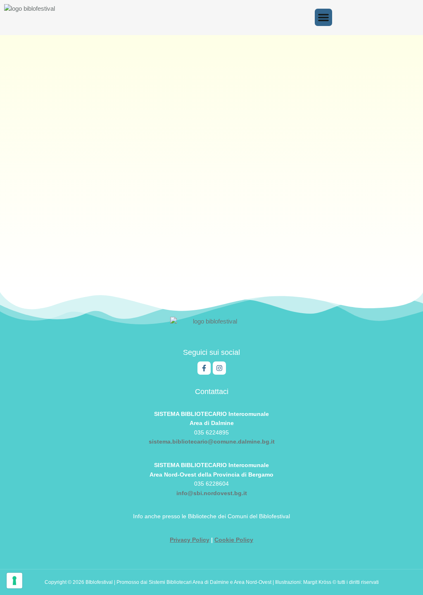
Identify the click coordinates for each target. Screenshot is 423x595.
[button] (323, 17)
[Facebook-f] (204, 368)
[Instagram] (219, 368)
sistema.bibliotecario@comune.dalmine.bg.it (212, 441)
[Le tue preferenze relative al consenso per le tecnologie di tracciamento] (14, 580)
